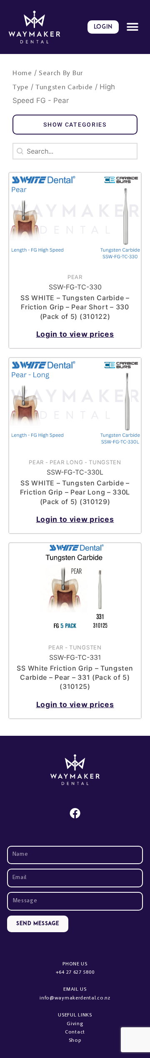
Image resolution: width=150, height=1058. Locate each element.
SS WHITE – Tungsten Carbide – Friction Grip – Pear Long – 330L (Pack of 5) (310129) (75, 492)
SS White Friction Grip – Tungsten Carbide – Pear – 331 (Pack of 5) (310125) (75, 677)
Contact (75, 1032)
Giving (75, 1023)
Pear (75, 277)
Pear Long (66, 462)
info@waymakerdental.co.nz (75, 998)
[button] (132, 27)
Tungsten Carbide (64, 87)
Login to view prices (75, 334)
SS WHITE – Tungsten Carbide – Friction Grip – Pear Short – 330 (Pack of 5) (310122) (74, 307)
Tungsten (105, 462)
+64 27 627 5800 (75, 972)
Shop (75, 1040)
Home (22, 73)
